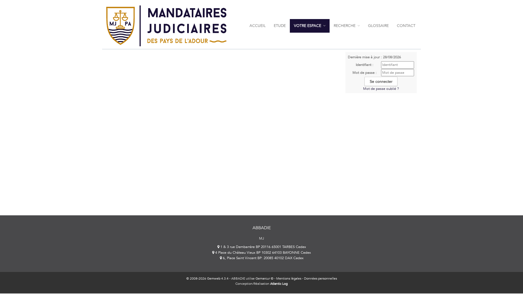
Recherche (345, 25)
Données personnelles (320, 278)
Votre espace (308, 25)
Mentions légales (288, 278)
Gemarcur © (264, 278)
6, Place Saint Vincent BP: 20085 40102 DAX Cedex (262, 258)
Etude (280, 25)
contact (406, 25)
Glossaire (378, 25)
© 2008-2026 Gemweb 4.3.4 (207, 278)
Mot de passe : (364, 72)
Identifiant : (364, 64)
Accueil (258, 25)
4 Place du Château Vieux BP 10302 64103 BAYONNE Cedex (262, 252)
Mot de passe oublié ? (381, 88)
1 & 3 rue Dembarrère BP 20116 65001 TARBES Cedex (262, 246)
